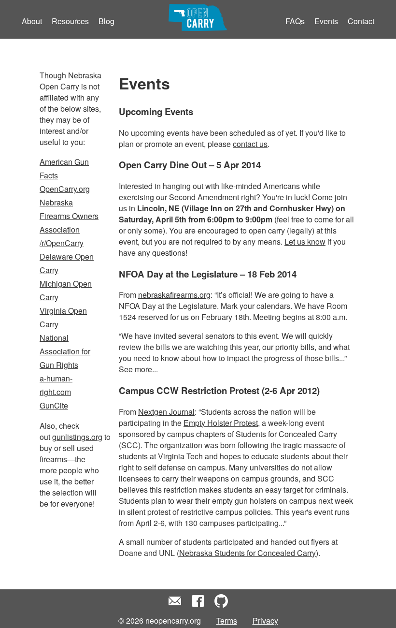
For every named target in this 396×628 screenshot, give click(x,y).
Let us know (304, 241)
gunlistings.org (77, 436)
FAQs (295, 21)
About (32, 21)
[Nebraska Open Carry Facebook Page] (198, 605)
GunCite (54, 405)
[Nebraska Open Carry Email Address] (175, 605)
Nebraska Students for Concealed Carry (247, 552)
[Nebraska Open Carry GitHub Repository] (221, 605)
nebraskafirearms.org (174, 294)
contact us (250, 143)
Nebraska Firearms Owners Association (69, 216)
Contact (361, 21)
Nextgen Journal (166, 411)
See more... (138, 369)
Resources (70, 21)
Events (326, 21)
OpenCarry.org (65, 188)
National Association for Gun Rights (65, 351)
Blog (106, 21)
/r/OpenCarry (62, 242)
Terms (226, 620)
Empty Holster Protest (221, 422)
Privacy (265, 620)
